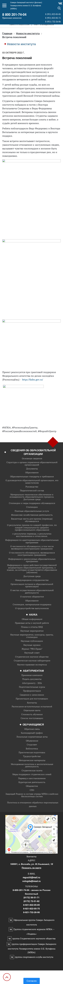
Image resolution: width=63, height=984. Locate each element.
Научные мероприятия (31, 631)
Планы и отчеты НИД (32, 627)
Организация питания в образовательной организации (32, 585)
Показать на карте (31, 867)
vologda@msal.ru (31, 881)
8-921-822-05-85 (31, 904)
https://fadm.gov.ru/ (32, 379)
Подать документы (31, 679)
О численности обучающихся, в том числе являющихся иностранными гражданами (32, 547)
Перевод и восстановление (32, 778)
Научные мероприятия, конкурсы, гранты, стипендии (32, 636)
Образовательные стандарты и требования (32, 476)
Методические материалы (32, 760)
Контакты (32, 703)
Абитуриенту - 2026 (32, 683)
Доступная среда (32, 576)
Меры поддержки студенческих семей (31, 774)
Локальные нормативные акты (32, 737)
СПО (32, 790)
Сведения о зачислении (32, 695)
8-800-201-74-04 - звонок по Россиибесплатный (31, 891)
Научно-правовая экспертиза (32, 665)
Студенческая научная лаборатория (32, 660)
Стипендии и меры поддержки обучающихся (32, 503)
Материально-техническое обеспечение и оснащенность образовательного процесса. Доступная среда (32, 497)
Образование (32, 472)
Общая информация (32, 619)
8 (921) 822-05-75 (53, 18)
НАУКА (33, 614)
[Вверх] (7, 977)
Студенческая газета (32, 770)
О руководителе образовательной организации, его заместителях (32, 481)
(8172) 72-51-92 (31, 901)
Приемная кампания (31, 675)
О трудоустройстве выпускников (32, 608)
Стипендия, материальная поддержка (32, 604)
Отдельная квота (32, 710)
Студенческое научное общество (32, 657)
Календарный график (32, 733)
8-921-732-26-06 (31, 912)
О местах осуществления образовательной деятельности (32, 591)
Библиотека (32, 749)
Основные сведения (32, 458)
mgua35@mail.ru (31, 877)
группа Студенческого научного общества (34, 938)
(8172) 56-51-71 (31, 897)
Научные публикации (32, 641)
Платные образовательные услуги (32, 511)
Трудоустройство (32, 756)
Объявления (32, 741)
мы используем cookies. (31, 976)
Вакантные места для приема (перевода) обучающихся (32, 520)
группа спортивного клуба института (34, 957)
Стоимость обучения (32, 714)
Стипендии (32, 507)
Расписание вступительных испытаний (32, 706)
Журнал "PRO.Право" (32, 649)
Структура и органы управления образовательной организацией (31, 463)
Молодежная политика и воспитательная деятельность (32, 765)
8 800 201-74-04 (14, 14)
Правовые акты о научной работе (32, 623)
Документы (32, 469)
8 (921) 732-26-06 (53, 21)
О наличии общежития (32, 597)
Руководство (32, 487)
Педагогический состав (32, 490)
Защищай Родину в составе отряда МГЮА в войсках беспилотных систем (32, 795)
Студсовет (32, 745)
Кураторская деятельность (32, 782)
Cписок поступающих (32, 718)
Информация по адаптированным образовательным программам (32, 541)
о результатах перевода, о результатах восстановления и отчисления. (31, 535)
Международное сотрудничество (32, 580)
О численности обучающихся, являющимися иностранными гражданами (32, 554)
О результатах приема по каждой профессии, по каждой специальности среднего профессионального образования (32, 527)
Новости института (28, 33)
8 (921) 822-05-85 (53, 14)
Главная (7, 33)
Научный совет (32, 653)
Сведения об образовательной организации (33, 452)
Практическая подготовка (32, 752)
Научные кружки (32, 645)
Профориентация (32, 691)
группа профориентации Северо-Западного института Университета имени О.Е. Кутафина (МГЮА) (32, 948)
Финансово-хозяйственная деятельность (32, 515)
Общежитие (32, 786)
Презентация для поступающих (32, 699)
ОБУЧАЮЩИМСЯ (33, 724)
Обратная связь (32, 729)
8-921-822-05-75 (31, 908)
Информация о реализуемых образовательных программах (32, 560)
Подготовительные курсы (32, 687)
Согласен (32, 981)
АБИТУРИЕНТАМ (33, 670)
